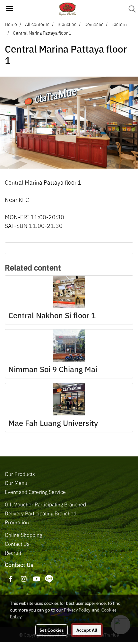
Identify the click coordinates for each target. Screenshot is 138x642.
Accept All (86, 630)
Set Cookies (51, 630)
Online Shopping (23, 535)
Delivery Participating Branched (40, 513)
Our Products (20, 474)
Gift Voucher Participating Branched (45, 504)
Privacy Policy (77, 610)
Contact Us (17, 544)
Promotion (17, 522)
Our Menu (16, 483)
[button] (130, 9)
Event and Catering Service (35, 492)
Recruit (13, 553)
